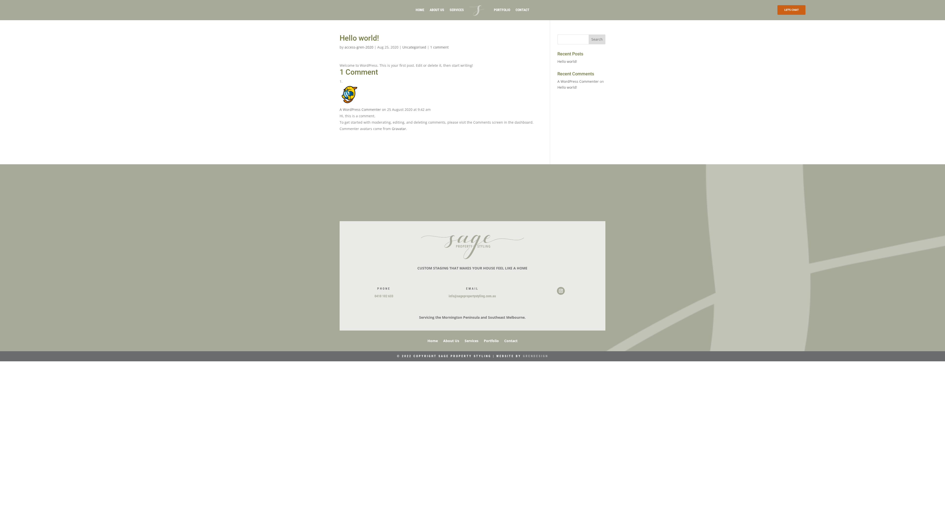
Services (457, 10)
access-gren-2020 (359, 47)
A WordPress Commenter (360, 109)
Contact (522, 10)
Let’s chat (791, 10)
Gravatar (399, 128)
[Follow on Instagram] (561, 291)
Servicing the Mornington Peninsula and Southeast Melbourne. (472, 317)
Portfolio (502, 10)
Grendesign (535, 356)
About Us (437, 10)
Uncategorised (414, 47)
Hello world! (567, 61)
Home (420, 10)
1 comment (439, 47)
